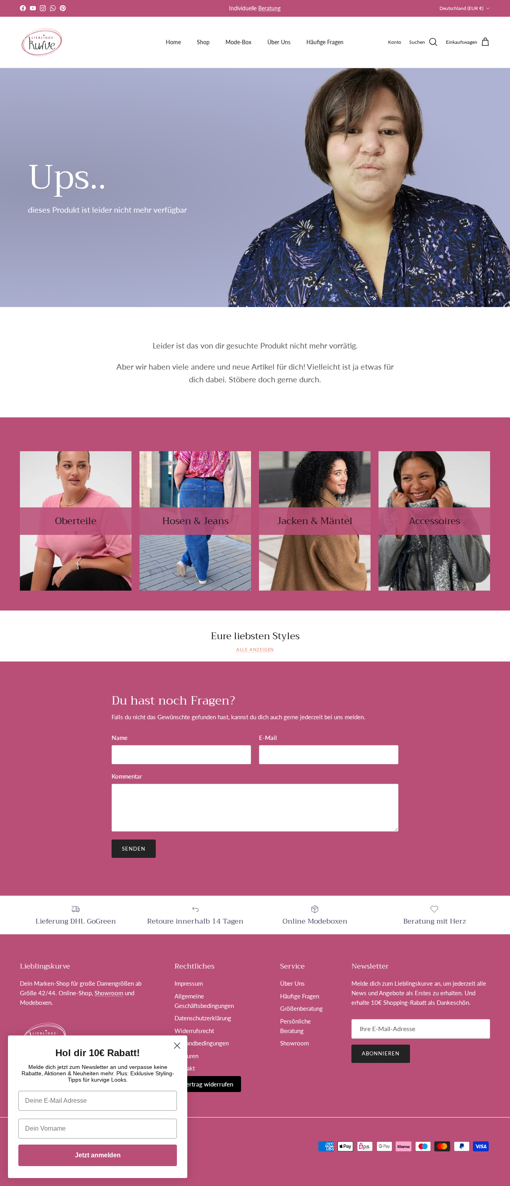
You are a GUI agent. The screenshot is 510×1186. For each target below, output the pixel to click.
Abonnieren (381, 1053)
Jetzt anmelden (98, 1155)
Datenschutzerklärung (203, 1018)
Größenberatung (301, 1008)
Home (173, 42)
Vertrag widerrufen (207, 1084)
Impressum (189, 983)
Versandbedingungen (202, 1043)
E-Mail (268, 737)
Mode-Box (238, 42)
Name (120, 737)
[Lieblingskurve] (42, 42)
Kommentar (127, 776)
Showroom (108, 992)
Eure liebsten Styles (255, 636)
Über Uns (278, 42)
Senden (133, 848)
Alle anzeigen (255, 649)
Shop (203, 42)
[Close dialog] (177, 1046)
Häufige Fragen (324, 42)
